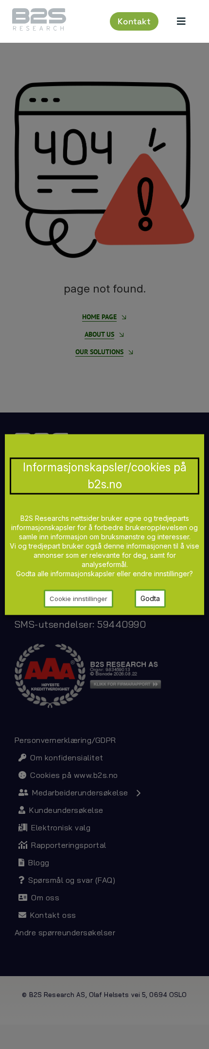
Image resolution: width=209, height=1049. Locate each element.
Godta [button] (150, 598)
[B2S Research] (39, 12)
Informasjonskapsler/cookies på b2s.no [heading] (105, 475)
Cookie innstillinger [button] (78, 598)
